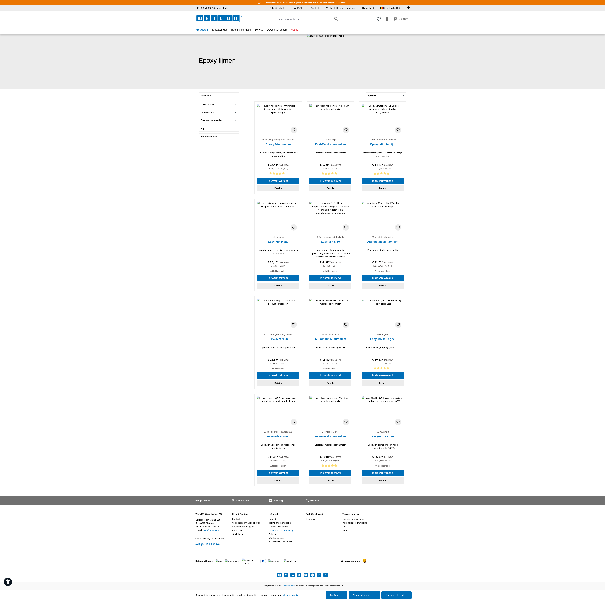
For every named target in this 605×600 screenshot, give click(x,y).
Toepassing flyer (351, 514)
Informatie (274, 514)
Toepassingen (207, 112)
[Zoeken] (336, 19)
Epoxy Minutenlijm (278, 144)
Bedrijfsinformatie (315, 514)
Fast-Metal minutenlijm (330, 144)
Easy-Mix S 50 (330, 241)
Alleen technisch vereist (364, 595)
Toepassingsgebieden (211, 120)
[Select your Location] (408, 8)
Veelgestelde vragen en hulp (340, 8)
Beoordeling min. (209, 136)
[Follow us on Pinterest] (313, 575)
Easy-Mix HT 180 (383, 436)
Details (278, 188)
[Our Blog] (280, 575)
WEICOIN (298, 8)
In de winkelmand (278, 180)
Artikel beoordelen (278, 271)
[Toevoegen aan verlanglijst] (294, 130)
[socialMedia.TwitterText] (300, 575)
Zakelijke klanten (278, 8)
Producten (206, 95)
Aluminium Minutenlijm (382, 241)
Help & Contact (240, 514)
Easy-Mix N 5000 (278, 436)
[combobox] (305, 19)
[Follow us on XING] (325, 575)
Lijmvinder (315, 500)
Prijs (203, 128)
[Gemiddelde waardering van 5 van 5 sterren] (278, 174)
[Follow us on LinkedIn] (320, 575)
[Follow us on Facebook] (293, 575)
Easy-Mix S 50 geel (382, 339)
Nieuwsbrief (368, 8)
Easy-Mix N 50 (278, 339)
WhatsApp (278, 500)
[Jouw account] (387, 19)
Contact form (242, 500)
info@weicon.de (211, 530)
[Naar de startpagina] (219, 18)
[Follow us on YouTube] (307, 575)
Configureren (336, 595)
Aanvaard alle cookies (396, 595)
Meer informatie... (291, 595)
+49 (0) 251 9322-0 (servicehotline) (213, 8)
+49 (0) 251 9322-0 (207, 544)
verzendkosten (289, 586)
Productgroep (207, 104)
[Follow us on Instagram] (287, 575)
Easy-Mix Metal (278, 241)
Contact (315, 8)
